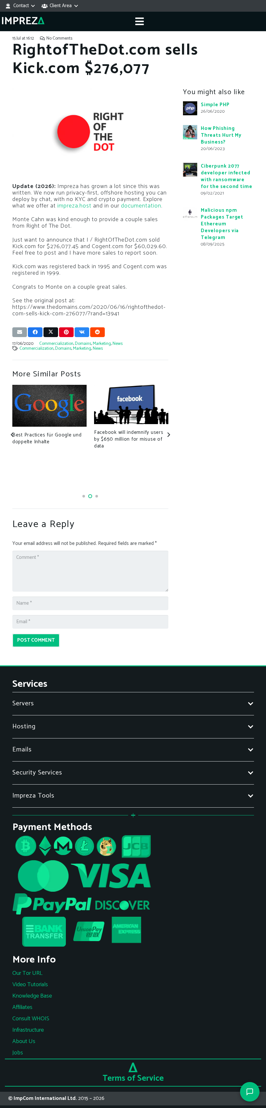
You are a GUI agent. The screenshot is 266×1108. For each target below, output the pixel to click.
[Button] (139, 21)
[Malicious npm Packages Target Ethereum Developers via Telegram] (190, 214)
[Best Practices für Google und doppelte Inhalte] (49, 406)
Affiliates (22, 1007)
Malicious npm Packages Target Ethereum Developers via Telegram (222, 224)
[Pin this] (66, 332)
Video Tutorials (30, 984)
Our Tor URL (27, 973)
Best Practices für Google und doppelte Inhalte (47, 438)
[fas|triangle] (133, 1067)
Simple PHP (215, 105)
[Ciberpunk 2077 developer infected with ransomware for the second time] (190, 170)
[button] (20, 6)
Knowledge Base (32, 996)
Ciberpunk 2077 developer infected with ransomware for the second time (226, 176)
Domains (83, 343)
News (118, 343)
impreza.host (74, 206)
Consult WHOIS (30, 1019)
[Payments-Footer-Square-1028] (133, 893)
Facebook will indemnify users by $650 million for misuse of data (128, 439)
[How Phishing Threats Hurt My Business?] (190, 132)
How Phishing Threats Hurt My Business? (221, 135)
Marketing (102, 343)
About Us (23, 1041)
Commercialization (56, 343)
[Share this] (35, 332)
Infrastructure (28, 1030)
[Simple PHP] (190, 108)
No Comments (59, 38)
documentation (141, 206)
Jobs (17, 1053)
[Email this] (19, 332)
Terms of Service (133, 1078)
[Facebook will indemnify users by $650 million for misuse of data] (131, 404)
